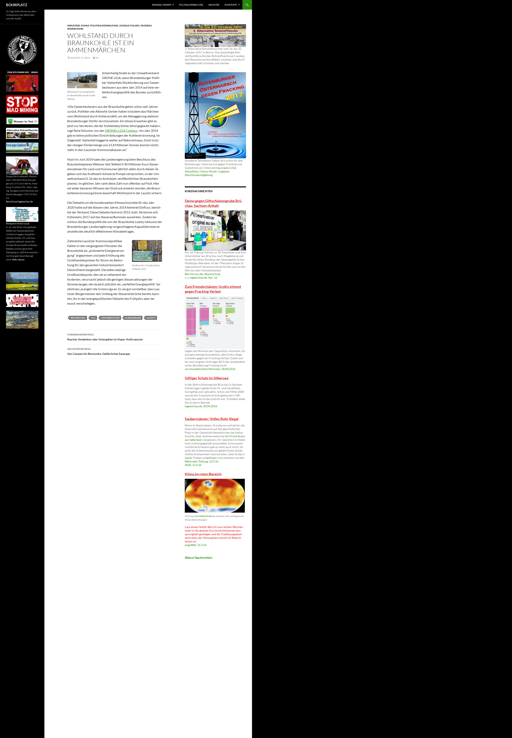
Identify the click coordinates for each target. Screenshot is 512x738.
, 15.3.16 (195, 545)
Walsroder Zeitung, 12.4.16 (201, 461)
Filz (93, 317)
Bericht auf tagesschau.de (19, 201)
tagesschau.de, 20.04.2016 (201, 406)
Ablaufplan (192, 171)
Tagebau (146, 25)
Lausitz (151, 317)
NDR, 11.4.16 (193, 465)
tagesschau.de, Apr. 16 (203, 277)
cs (97, 57)
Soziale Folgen (129, 25)
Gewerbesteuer (110, 317)
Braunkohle (78, 317)
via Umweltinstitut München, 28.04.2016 (210, 369)
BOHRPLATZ (16, 5)
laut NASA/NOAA (203, 516)
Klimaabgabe (133, 317)
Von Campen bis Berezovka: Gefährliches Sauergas (98, 351)
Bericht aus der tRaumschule (202, 274)
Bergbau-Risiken (161, 4)
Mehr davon (18, 259)
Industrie (213, 4)
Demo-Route (209, 171)
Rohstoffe (231, 4)
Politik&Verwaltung (191, 4)
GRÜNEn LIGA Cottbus (121, 130)
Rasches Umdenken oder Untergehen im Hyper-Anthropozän (105, 337)
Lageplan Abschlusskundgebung (207, 173)
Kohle (85, 25)
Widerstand (75, 28)
